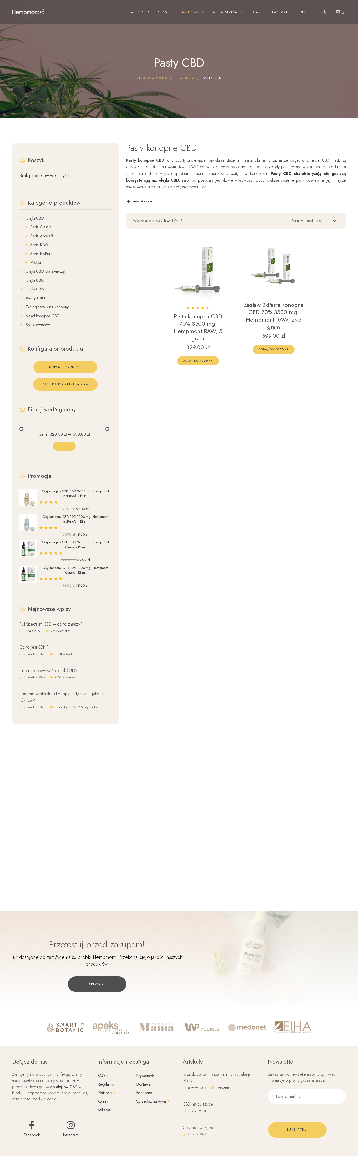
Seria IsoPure (41, 254)
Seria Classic (40, 227)
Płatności (104, 1093)
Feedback (144, 1093)
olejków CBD (67, 1086)
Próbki (35, 262)
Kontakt (103, 1101)
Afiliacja (103, 1110)
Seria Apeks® (42, 236)
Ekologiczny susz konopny (47, 307)
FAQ (101, 1076)
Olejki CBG (35, 280)
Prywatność (145, 1076)
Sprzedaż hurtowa (151, 1101)
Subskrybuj (297, 1129)
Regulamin (105, 1084)
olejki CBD (169, 180)
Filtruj (64, 446)
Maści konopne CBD (43, 316)
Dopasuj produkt (65, 367)
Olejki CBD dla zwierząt (45, 271)
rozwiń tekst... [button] (143, 201)
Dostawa (143, 1084)
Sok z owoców (38, 325)
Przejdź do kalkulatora (65, 384)
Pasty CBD (35, 298)
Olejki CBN (35, 289)
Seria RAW (39, 245)
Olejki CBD (35, 218)
